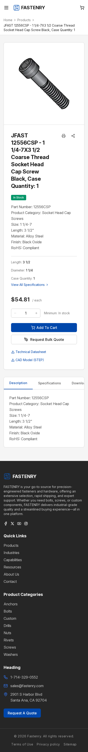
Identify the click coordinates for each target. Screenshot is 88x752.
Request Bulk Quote (47, 339)
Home (8, 20)
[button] (73, 136)
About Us (11, 574)
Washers (11, 654)
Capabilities (13, 560)
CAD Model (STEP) (30, 360)
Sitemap (70, 744)
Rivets (9, 640)
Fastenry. (34, 736)
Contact (10, 581)
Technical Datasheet (31, 352)
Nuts (7, 633)
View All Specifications (28, 285)
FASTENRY (25, 476)
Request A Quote (22, 713)
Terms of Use (22, 744)
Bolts (8, 611)
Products (24, 20)
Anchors (11, 604)
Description (18, 383)
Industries (11, 552)
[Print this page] (63, 136)
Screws (10, 647)
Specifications (49, 383)
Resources (12, 567)
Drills (7, 625)
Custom (10, 618)
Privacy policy (48, 744)
